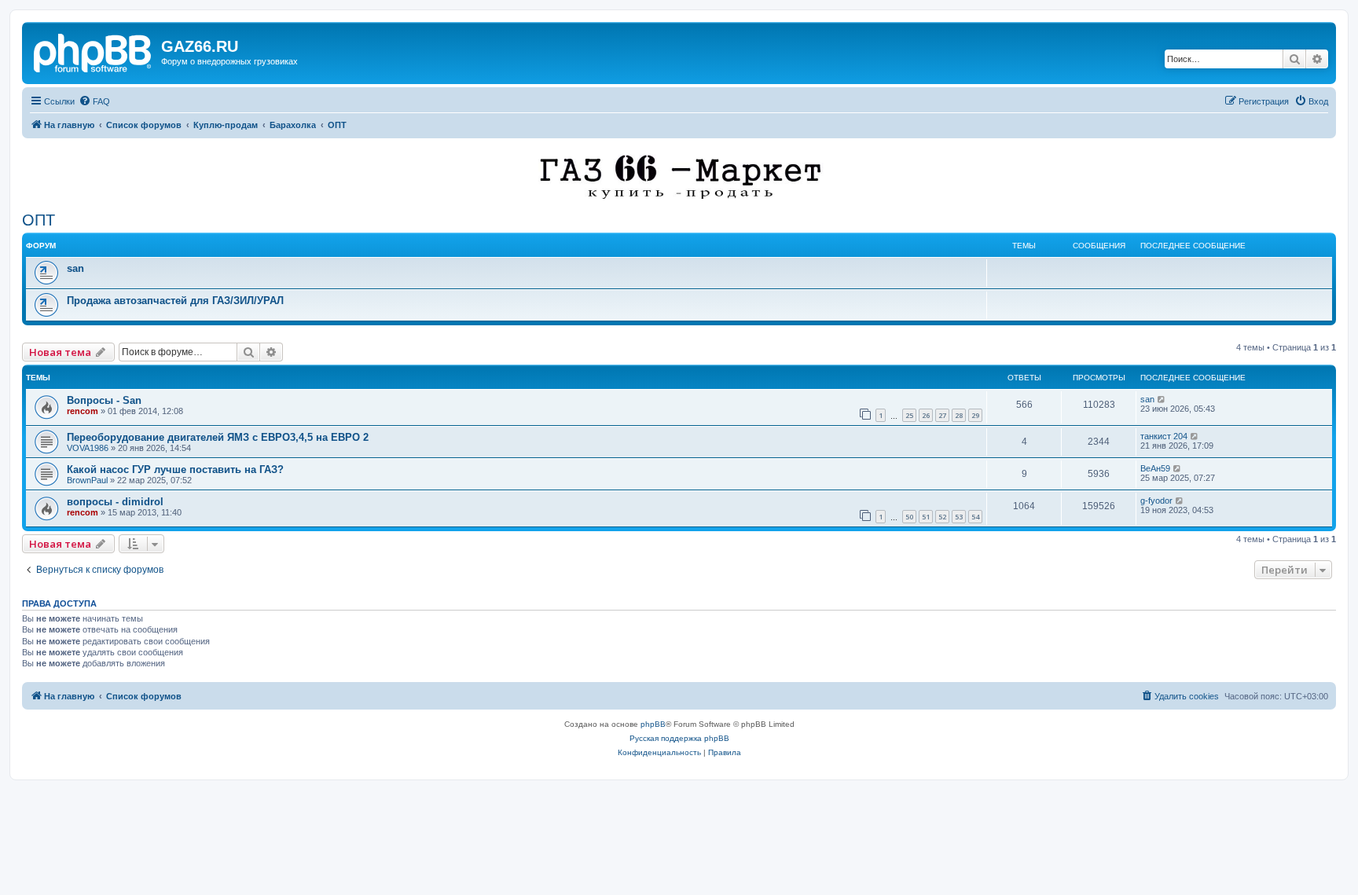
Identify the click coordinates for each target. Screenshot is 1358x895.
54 (975, 517)
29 (975, 415)
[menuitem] (94, 101)
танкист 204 (1163, 436)
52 (942, 517)
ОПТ (38, 220)
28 (959, 415)
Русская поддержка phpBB (679, 738)
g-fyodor (1156, 500)
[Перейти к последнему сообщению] (1162, 399)
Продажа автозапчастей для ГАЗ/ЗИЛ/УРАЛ (175, 300)
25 (909, 415)
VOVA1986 (87, 448)
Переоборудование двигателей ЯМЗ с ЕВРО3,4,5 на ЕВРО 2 (218, 437)
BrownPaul (87, 480)
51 (926, 517)
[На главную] (93, 51)
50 (909, 517)
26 (926, 415)
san (75, 268)
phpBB (653, 724)
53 (959, 517)
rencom (82, 411)
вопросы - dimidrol (115, 502)
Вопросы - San (104, 400)
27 (942, 415)
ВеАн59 (1155, 468)
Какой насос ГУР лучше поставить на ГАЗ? (175, 469)
